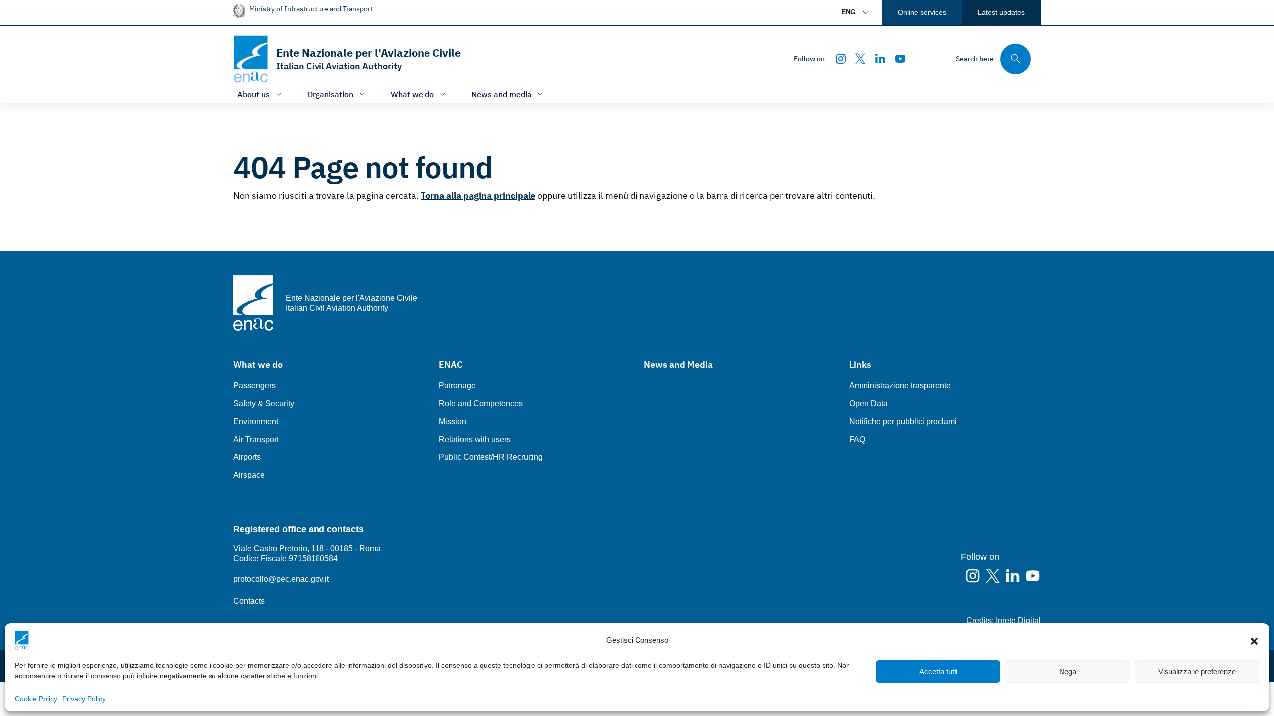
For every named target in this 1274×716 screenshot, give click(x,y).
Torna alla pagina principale (478, 195)
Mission (452, 421)
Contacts (249, 601)
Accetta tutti (938, 671)
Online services (922, 12)
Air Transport (256, 439)
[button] (1254, 640)
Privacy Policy (84, 699)
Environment (255, 421)
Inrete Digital (1018, 620)
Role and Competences (481, 403)
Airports (247, 457)
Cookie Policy (36, 699)
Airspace (249, 475)
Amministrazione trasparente (900, 385)
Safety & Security (263, 403)
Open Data (868, 403)
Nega (1067, 671)
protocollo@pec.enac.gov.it (281, 579)
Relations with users (475, 439)
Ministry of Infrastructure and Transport (311, 8)
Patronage (457, 385)
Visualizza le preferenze (1197, 671)
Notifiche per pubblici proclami (902, 421)
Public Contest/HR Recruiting (491, 457)
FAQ (857, 439)
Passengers (254, 385)
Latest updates (1001, 12)
